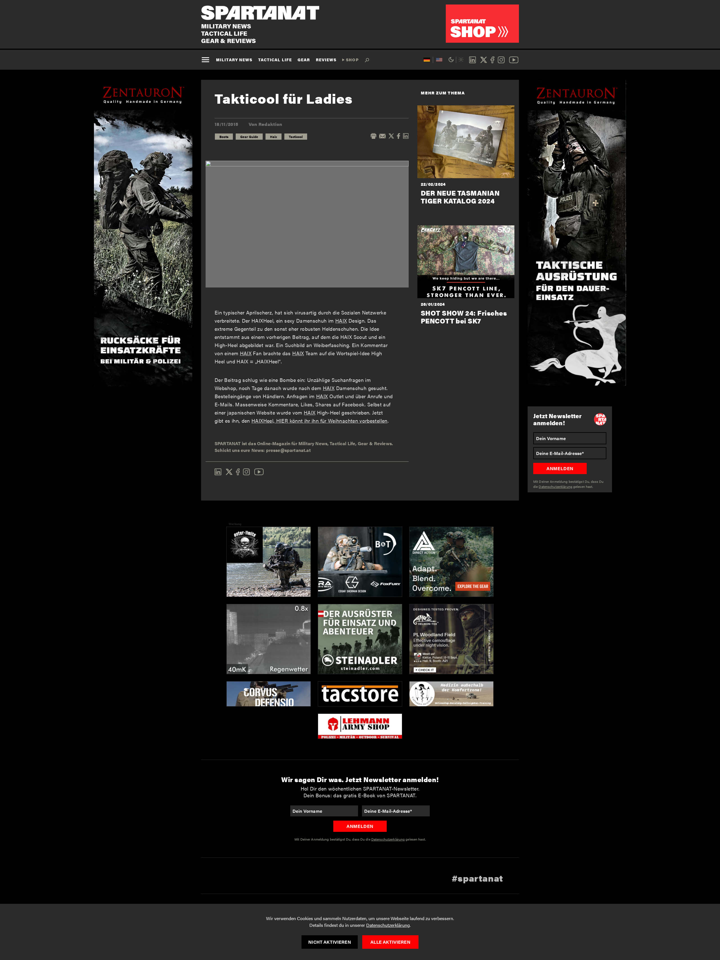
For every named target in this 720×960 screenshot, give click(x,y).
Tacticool (296, 136)
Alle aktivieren (390, 942)
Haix (273, 136)
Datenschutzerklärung (388, 925)
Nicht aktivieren (329, 942)
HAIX (341, 320)
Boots (223, 136)
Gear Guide (249, 136)
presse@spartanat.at (288, 450)
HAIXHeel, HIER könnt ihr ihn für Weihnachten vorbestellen (319, 420)
